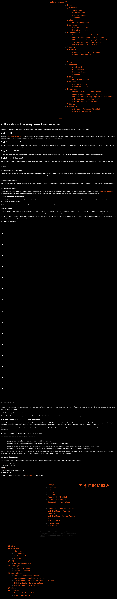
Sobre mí (72, 8)
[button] (87, 59)
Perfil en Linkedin (79, 15)
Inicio (70, 5)
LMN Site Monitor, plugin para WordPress (88, 37)
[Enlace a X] (81, 485)
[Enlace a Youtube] (103, 485)
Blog (70, 20)
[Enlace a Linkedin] (90, 485)
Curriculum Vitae (78, 13)
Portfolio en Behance (80, 30)
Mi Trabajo (72, 25)
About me (76, 18)
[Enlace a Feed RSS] (108, 485)
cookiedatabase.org (30, 475)
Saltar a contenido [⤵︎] (58, 2)
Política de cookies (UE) (81, 55)
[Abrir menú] (60, 117)
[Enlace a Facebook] (85, 485)
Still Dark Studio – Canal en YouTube (86, 45)
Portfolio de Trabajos (80, 27)
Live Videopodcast (81, 23)
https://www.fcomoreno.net (14, 136)
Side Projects (73, 32)
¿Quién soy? (77, 10)
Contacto (72, 50)
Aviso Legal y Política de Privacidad (86, 52)
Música (71, 47)
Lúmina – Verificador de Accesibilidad (86, 35)
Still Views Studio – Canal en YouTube (86, 42)
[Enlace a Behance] (94, 485)
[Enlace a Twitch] (99, 485)
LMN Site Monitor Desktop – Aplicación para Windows (92, 40)
